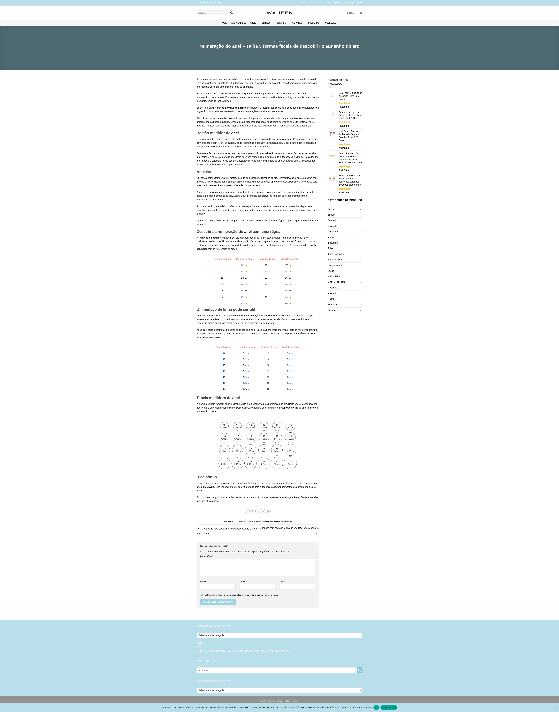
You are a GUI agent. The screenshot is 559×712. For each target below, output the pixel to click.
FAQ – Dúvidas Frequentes (330, 3)
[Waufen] (279, 12)
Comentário (206, 556)
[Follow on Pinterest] (358, 3)
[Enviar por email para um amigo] (257, 511)
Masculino (333, 293)
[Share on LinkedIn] (268, 511)
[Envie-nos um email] (353, 3)
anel (214, 79)
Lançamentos (335, 265)
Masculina (333, 287)
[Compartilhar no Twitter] (252, 511)
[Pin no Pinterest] (263, 511)
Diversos (279, 41)
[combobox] (279, 635)
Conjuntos (333, 231)
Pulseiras (313, 23)
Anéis (253, 23)
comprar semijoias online (294, 118)
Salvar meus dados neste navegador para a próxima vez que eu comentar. (241, 595)
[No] (555, 708)
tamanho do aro (269, 178)
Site (282, 581)
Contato (312, 3)
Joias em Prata (335, 259)
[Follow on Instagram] (347, 3)
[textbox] (278, 635)
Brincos (266, 23)
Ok (376, 707)
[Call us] (355, 3)
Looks (331, 271)
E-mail (243, 581)
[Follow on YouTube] (361, 3)
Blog (303, 3)
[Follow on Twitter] (350, 3)
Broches (332, 220)
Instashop (333, 243)
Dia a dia (274, 521)
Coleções (330, 23)
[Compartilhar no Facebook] (247, 511)
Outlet (331, 299)
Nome (203, 581)
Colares (281, 23)
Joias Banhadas (336, 254)
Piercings (297, 23)
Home (224, 23)
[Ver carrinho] (361, 13)
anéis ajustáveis (205, 487)
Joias (330, 248)
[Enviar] (231, 12)
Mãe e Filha (334, 276)
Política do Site (389, 707)
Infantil (331, 237)
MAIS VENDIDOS (238, 23)
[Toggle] (360, 209)
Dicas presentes (285, 521)
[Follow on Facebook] (344, 3)
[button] (351, 13)
